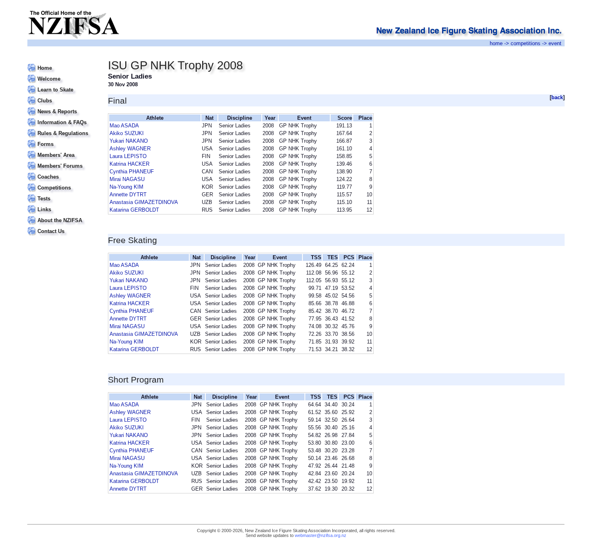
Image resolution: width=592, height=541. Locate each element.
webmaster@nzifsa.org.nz (320, 535)
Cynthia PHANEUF (132, 172)
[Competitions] (62, 182)
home (496, 43)
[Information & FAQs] (62, 117)
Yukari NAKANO (129, 141)
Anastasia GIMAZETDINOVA (144, 202)
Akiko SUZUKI (127, 133)
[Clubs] (62, 95)
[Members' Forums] (62, 161)
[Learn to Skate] (62, 84)
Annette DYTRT (128, 194)
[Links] (62, 204)
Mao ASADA (124, 126)
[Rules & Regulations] (62, 128)
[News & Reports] (62, 106)
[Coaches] (62, 172)
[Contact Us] (62, 226)
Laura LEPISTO (128, 156)
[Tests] (62, 193)
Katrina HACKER (129, 164)
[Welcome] (62, 74)
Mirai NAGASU (127, 179)
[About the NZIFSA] (62, 215)
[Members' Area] (62, 150)
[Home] (62, 63)
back (557, 97)
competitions (525, 43)
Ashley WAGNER (130, 149)
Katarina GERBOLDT (134, 210)
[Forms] (62, 139)
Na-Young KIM (126, 187)
